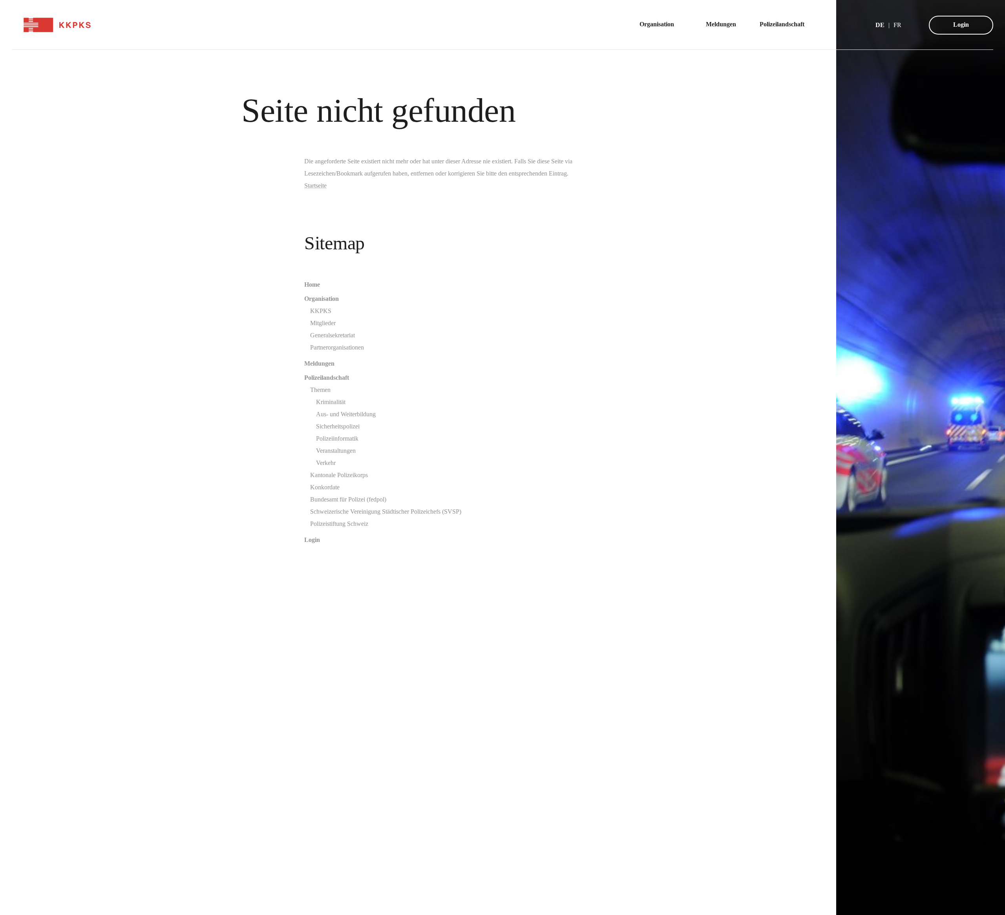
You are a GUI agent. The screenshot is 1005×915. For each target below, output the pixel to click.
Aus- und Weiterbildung (346, 414)
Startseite (315, 185)
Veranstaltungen (336, 450)
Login (961, 24)
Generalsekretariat (332, 335)
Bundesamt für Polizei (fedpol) (348, 499)
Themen (320, 389)
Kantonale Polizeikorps (339, 475)
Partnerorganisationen (337, 347)
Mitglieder (323, 323)
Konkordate (325, 487)
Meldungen (319, 363)
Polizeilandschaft (326, 377)
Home (312, 284)
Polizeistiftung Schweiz (339, 523)
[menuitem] (661, 25)
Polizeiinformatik (337, 438)
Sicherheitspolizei (338, 426)
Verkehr (326, 462)
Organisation (321, 298)
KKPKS (320, 310)
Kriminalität (330, 402)
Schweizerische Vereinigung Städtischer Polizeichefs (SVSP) (385, 511)
